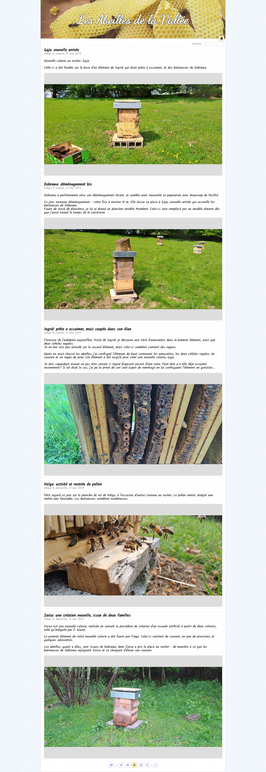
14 (128, 765)
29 (111, 765)
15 (121, 765)
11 (147, 765)
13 (134, 765)
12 (141, 765)
